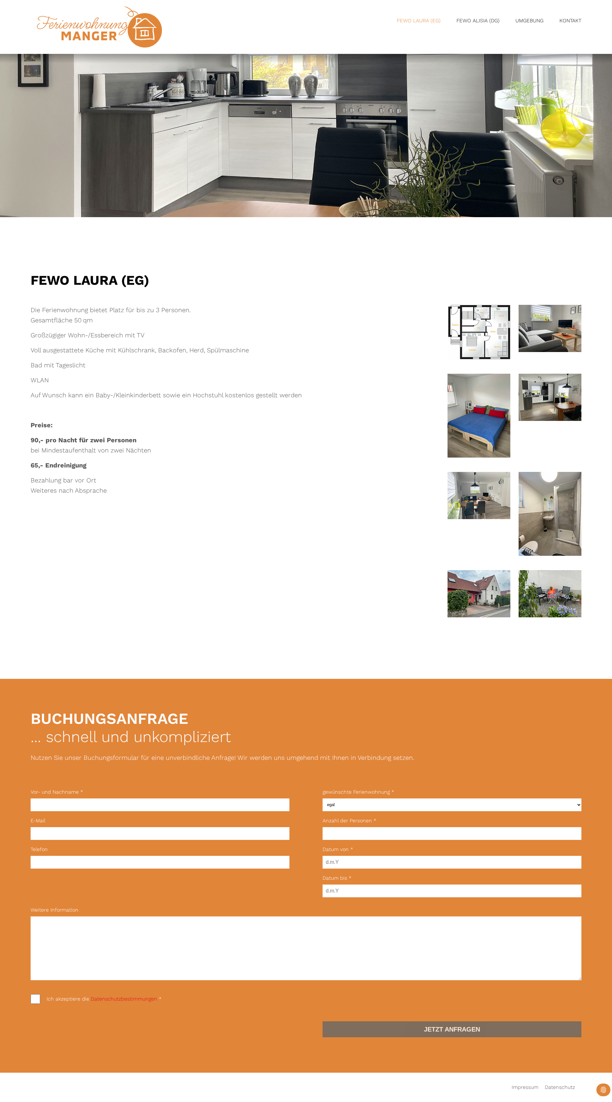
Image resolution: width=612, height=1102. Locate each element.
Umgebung (529, 21)
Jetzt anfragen (452, 1029)
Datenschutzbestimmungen (124, 999)
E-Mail (38, 821)
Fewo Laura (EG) (419, 21)
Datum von (338, 849)
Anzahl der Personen (349, 821)
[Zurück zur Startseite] (99, 27)
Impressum (525, 1087)
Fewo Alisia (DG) (477, 21)
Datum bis (337, 878)
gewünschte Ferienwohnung (358, 792)
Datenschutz (560, 1087)
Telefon (39, 849)
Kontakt (570, 21)
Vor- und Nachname (57, 792)
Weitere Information (54, 910)
